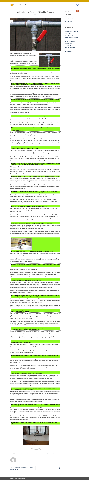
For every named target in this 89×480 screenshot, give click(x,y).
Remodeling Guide (54, 4)
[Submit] (77, 11)
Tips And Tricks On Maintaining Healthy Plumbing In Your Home (72, 37)
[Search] (25, 5)
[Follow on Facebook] (77, 5)
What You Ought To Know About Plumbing (71, 50)
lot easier (43, 453)
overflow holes (48, 453)
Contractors (31, 4)
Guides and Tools (68, 21)
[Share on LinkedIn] (40, 449)
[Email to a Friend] (35, 449)
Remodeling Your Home (70, 23)
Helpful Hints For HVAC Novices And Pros (49, 468)
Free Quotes (45, 4)
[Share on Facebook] (31, 449)
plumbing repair (54, 453)
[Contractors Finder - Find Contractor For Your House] (16, 5)
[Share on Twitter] (33, 449)
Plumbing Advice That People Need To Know (71, 32)
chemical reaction (37, 453)
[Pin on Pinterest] (38, 449)
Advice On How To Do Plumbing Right (70, 42)
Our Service (38, 4)
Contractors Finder (35, 10)
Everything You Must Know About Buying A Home (71, 46)
